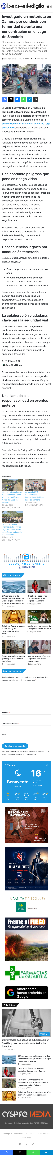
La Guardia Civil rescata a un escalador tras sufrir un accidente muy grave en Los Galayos (33, 1082)
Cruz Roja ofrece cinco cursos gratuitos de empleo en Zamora (37, 598)
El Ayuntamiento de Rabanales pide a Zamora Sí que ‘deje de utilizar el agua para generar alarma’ (34, 1058)
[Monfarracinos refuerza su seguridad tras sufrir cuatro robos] (39, 647)
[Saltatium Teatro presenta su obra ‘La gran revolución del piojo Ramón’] (13, 616)
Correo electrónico (10, 723)
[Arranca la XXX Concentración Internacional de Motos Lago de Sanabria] (35, 485)
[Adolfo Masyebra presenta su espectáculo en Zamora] (39, 616)
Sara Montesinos (10, 59)
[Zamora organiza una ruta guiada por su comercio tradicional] (13, 647)
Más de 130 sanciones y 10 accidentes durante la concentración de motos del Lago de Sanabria (12, 497)
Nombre (6, 712)
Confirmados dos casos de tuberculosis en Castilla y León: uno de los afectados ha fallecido (25, 1043)
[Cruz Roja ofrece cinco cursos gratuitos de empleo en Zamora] (39, 586)
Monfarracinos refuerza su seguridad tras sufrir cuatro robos (39, 658)
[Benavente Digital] (26, 6)
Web (4, 734)
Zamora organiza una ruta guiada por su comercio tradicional (13, 658)
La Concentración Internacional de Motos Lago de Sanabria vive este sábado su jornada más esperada (12, 529)
